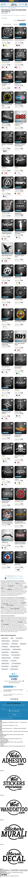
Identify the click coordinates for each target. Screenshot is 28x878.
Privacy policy (13, 742)
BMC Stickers (5, 669)
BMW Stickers (5, 638)
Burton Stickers (5, 655)
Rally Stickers (23, 643)
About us (2, 737)
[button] (2, 45)
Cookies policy (3, 742)
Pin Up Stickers (5, 666)
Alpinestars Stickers (6, 657)
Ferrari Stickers (19, 638)
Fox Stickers (13, 660)
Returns (19, 734)
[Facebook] (2, 875)
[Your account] (23, 4)
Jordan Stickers (14, 666)
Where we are (18, 738)
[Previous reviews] (1, 691)
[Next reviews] (27, 691)
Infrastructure (12, 738)
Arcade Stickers (5, 643)
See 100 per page (19, 576)
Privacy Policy (16, 711)
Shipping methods (4, 734)
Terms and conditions (5, 742)
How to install (3, 735)
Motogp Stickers (15, 652)
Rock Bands (22, 24)
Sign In (14, 714)
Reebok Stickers (5, 663)
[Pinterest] (4, 875)
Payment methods (13, 734)
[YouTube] (6, 875)
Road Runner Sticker (14, 646)
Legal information (4, 741)
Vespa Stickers (5, 652)
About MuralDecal (4, 738)
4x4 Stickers (5, 646)
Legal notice (20, 742)
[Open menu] (2, 4)
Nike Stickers (15, 640)
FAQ (22, 734)
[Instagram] (1, 875)
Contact (2, 745)
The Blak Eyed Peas (7, 24)
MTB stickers (15, 643)
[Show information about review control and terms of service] (23, 681)
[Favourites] (20, 4)
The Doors (15, 24)
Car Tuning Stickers (16, 663)
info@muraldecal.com (5, 746)
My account (13, 746)
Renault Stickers (14, 669)
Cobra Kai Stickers (6, 649)
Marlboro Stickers (6, 640)
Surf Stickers (16, 657)
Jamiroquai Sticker (17, 649)
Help (17, 746)
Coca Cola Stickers (15, 655)
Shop (1, 733)
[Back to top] (0, 877)
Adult (12, 638)
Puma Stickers (5, 660)
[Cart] (26, 4)
